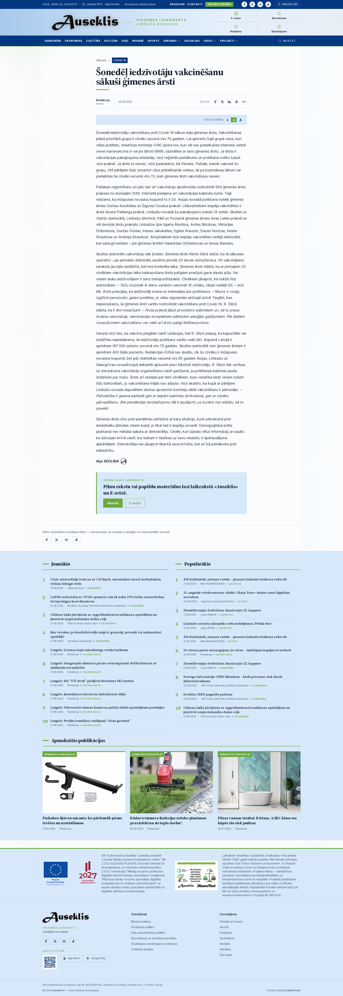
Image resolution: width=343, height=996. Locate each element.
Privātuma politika (142, 927)
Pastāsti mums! (219, 4)
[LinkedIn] (229, 102)
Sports (153, 40)
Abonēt (113, 503)
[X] (252, 4)
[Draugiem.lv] (236, 102)
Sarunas (170, 40)
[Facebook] (244, 4)
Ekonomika (73, 40)
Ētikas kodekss (141, 921)
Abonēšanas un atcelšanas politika (153, 938)
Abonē (224, 927)
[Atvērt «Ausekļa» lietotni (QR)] (49, 962)
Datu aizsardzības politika (148, 932)
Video (208, 40)
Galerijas (192, 40)
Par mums (226, 955)
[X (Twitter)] (222, 102)
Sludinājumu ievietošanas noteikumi (154, 943)
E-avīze (135, 503)
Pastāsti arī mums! (231, 921)
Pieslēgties (289, 4)
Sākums (101, 60)
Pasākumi (177, 4)
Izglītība (93, 40)
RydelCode (294, 990)
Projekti (227, 40)
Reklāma (225, 949)
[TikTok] (268, 4)
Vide (124, 40)
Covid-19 (120, 60)
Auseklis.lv (58, 990)
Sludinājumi (227, 938)
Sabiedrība (52, 40)
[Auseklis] (85, 22)
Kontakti (195, 4)
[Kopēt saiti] (244, 102)
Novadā (138, 40)
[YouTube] (260, 4)
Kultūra (111, 40)
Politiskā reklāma (142, 949)
